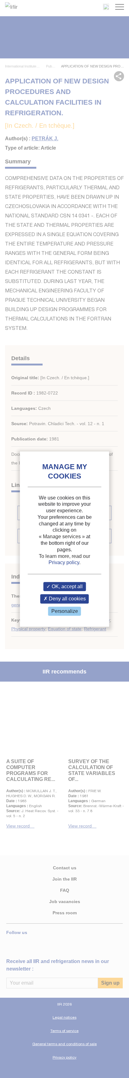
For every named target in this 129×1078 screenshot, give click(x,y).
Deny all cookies (67, 599)
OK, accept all (66, 586)
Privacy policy (64, 562)
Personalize (64, 611)
